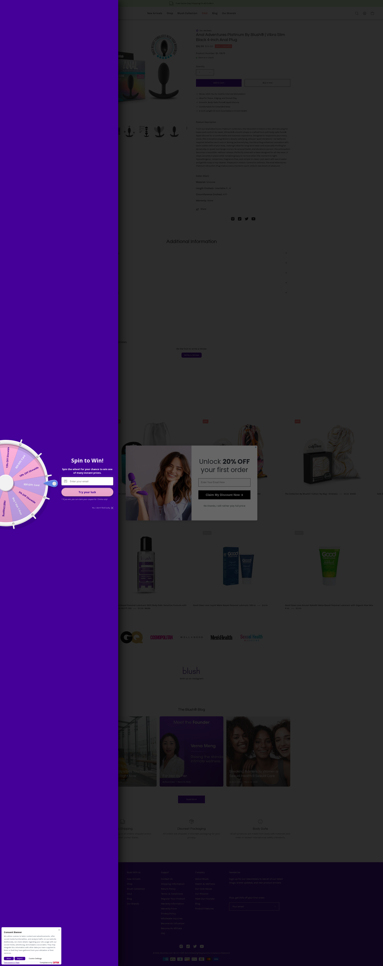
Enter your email (79, 481)
